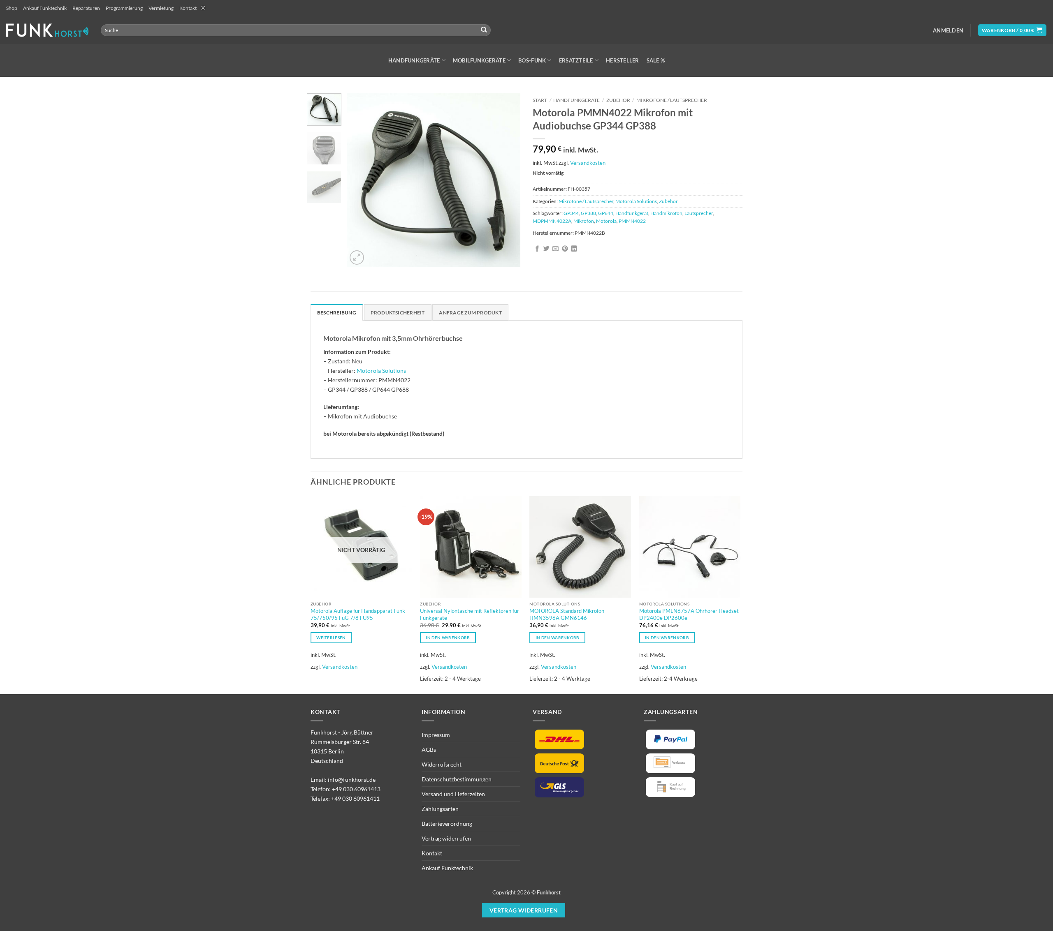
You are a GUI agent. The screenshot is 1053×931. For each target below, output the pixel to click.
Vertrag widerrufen (446, 838)
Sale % (656, 60)
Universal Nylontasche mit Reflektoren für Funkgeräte (469, 614)
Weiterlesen (331, 637)
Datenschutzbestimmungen (457, 779)
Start (540, 100)
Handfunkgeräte (414, 60)
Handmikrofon (666, 213)
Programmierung (124, 8)
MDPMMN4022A (552, 221)
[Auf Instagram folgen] (203, 8)
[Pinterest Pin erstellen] (565, 249)
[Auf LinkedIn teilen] (574, 249)
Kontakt (188, 8)
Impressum (436, 734)
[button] (948, 30)
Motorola (606, 221)
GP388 (588, 213)
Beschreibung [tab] (336, 312)
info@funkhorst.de (352, 779)
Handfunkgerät (631, 213)
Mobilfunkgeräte (479, 60)
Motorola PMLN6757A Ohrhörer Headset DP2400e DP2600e (689, 614)
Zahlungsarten (440, 808)
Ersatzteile (576, 60)
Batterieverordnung (447, 823)
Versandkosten (587, 162)
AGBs (429, 749)
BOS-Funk (532, 60)
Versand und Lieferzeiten (453, 793)
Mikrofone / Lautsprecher (671, 100)
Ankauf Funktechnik (45, 8)
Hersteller (622, 60)
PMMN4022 (632, 221)
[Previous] (360, 180)
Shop (11, 8)
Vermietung (161, 8)
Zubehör (618, 100)
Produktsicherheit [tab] (398, 312)
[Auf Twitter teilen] (546, 249)
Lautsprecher (698, 213)
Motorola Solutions (636, 201)
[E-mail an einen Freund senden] (555, 249)
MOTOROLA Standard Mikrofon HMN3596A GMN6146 (566, 614)
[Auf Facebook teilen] (537, 249)
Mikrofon (583, 221)
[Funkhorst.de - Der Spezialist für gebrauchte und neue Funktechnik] (47, 30)
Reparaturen (86, 8)
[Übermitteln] (484, 30)
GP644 (605, 213)
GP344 (571, 213)
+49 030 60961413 (356, 788)
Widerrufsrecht (442, 764)
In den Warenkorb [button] (448, 637)
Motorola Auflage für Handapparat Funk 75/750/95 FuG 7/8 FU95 (358, 614)
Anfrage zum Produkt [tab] (470, 312)
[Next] (506, 180)
